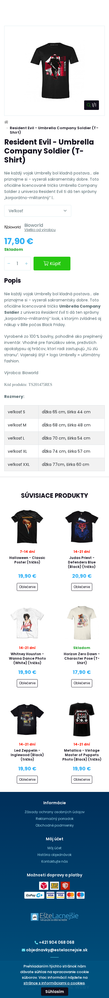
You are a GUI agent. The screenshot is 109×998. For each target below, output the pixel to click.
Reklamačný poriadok (55, 818)
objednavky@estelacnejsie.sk (56, 950)
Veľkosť (16, 211)
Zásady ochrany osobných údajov (55, 812)
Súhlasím (54, 991)
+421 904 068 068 (56, 942)
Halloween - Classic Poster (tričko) (27, 560)
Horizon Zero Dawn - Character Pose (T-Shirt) (82, 658)
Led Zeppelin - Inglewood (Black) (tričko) (27, 755)
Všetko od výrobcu (40, 229)
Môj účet (54, 848)
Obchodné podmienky (54, 825)
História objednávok (54, 854)
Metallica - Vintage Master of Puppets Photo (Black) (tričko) (81, 755)
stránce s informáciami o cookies (54, 983)
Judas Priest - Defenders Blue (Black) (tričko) (82, 562)
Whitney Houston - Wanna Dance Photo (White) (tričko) (27, 658)
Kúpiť (55, 263)
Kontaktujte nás (54, 861)
